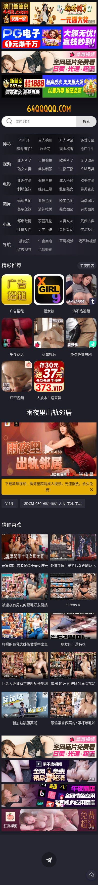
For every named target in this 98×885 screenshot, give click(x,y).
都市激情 (24, 220)
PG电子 (24, 140)
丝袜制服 (45, 168)
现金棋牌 (66, 148)
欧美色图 (66, 200)
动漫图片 (87, 200)
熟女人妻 (24, 168)
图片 (7, 204)
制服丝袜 (24, 189)
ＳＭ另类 (87, 168)
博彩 (7, 143)
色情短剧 (45, 249)
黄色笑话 (66, 229)
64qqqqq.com (49, 109)
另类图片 (87, 209)
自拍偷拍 (45, 160)
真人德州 (45, 140)
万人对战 (66, 140)
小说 (7, 224)
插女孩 (24, 240)
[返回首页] (91, 875)
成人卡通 (66, 180)
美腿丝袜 (24, 209)
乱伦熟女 (66, 189)
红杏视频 (24, 249)
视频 (7, 164)
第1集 (9, 503)
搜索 (86, 121)
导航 (7, 244)
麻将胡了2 (24, 148)
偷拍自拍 (45, 180)
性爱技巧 (87, 229)
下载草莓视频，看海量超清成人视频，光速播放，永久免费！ (49, 486)
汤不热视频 (87, 240)
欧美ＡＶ (66, 160)
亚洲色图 (45, 200)
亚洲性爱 (24, 180)
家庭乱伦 (45, 220)
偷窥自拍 (24, 200)
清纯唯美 (45, 209)
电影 (7, 184)
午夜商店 (45, 240)
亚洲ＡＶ (24, 160)
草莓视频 (66, 240)
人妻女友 (66, 220)
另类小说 (45, 229)
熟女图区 (66, 209)
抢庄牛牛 (87, 148)
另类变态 (87, 189)
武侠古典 (87, 220)
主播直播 (66, 168)
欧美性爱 (87, 180)
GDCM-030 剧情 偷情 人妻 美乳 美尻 (53, 503)
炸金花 (45, 148)
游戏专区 (87, 140)
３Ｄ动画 (87, 160)
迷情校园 (24, 229)
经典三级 (45, 189)
